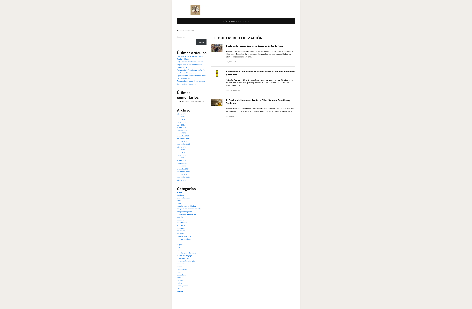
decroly (180, 217)
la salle (179, 242)
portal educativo (183, 264)
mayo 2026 (181, 122)
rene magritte (182, 269)
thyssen (180, 280)
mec (178, 250)
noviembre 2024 (183, 171)
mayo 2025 (181, 155)
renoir (179, 272)
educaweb (181, 231)
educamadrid (182, 222)
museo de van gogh (184, 255)
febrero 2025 (182, 163)
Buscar (201, 42)
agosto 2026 (181, 114)
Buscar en (181, 37)
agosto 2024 (181, 180)
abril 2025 (181, 158)
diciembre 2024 (183, 169)
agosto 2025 (181, 147)
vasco (179, 289)
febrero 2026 (182, 130)
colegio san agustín (184, 212)
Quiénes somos (229, 21)
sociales (180, 277)
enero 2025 (181, 166)
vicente (180, 291)
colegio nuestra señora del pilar (189, 209)
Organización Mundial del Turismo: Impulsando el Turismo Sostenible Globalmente (190, 64)
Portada (180, 30)
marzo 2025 (181, 161)
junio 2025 (181, 152)
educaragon (181, 228)
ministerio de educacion (186, 253)
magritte (180, 244)
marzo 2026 (181, 127)
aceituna (180, 195)
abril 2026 (181, 125)
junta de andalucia (184, 239)
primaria (180, 266)
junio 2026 (181, 119)
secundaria (181, 275)
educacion (181, 220)
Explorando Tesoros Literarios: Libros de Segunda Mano (254, 45)
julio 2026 (181, 117)
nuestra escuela (183, 258)
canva (179, 200)
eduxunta (180, 233)
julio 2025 (181, 149)
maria (179, 247)
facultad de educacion (185, 236)
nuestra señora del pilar (186, 261)
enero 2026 (181, 133)
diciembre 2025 (183, 136)
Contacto (245, 21)
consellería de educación (186, 214)
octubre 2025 (182, 141)
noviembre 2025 (183, 139)
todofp (179, 283)
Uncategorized (182, 286)
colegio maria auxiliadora (186, 206)
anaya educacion (183, 198)
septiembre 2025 (183, 144)
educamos (181, 225)
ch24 (179, 203)
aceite (179, 192)
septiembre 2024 (183, 177)
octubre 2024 (182, 174)
